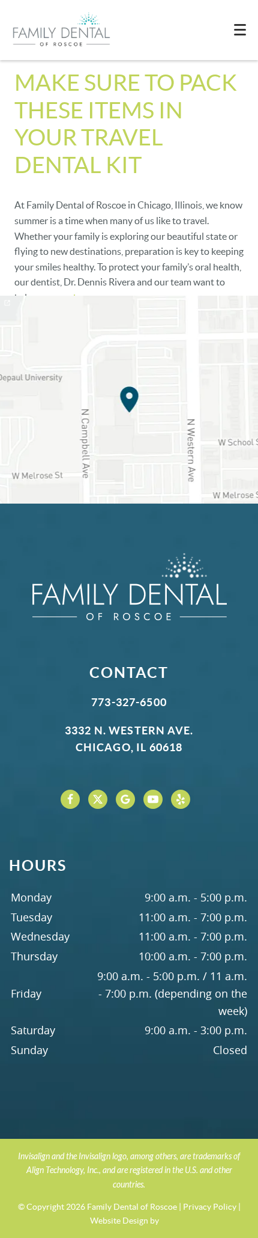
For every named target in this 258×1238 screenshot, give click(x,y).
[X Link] (97, 799)
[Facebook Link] (70, 799)
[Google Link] (125, 799)
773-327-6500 (129, 702)
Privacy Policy (209, 1207)
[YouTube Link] (153, 799)
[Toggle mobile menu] (240, 29)
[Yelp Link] (180, 799)
